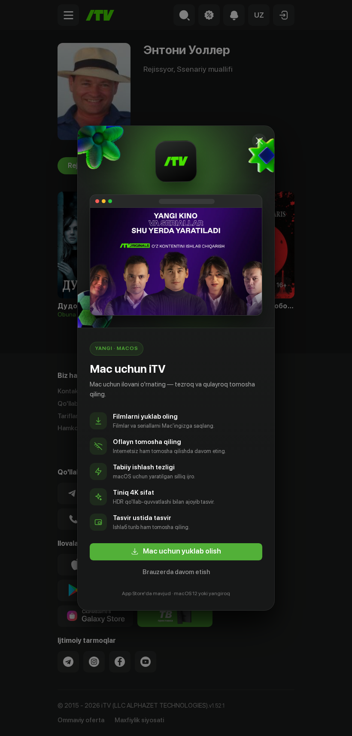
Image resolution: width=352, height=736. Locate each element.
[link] (176, 551)
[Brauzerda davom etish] (259, 141)
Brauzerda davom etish (176, 572)
